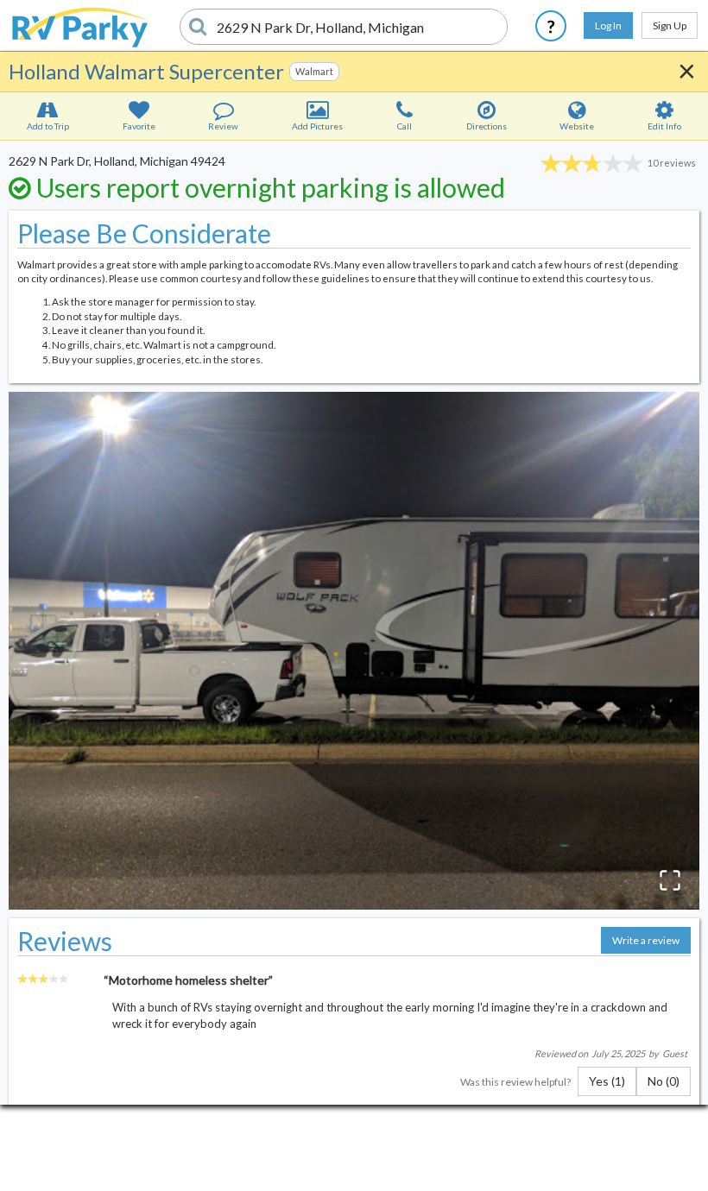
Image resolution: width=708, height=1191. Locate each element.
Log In (608, 25)
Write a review (646, 940)
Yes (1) (607, 1081)
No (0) (664, 1081)
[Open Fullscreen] (670, 880)
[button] (354, 651)
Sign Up (669, 25)
